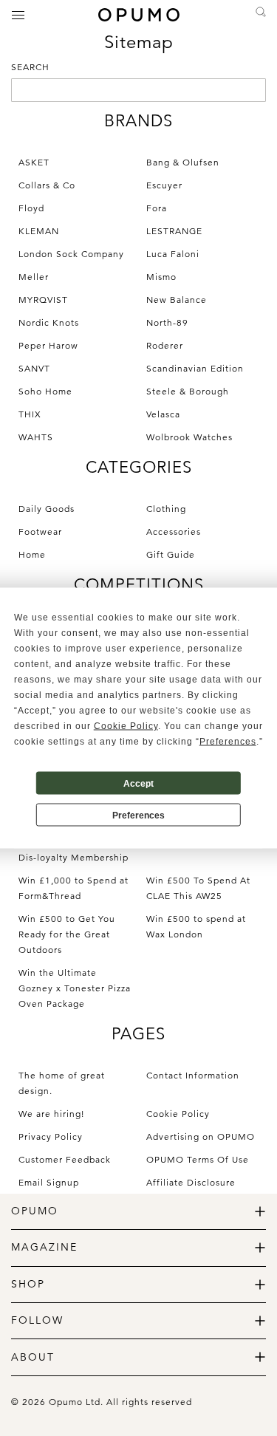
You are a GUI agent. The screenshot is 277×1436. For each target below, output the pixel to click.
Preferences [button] (227, 741)
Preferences (138, 815)
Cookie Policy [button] (126, 726)
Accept (138, 783)
